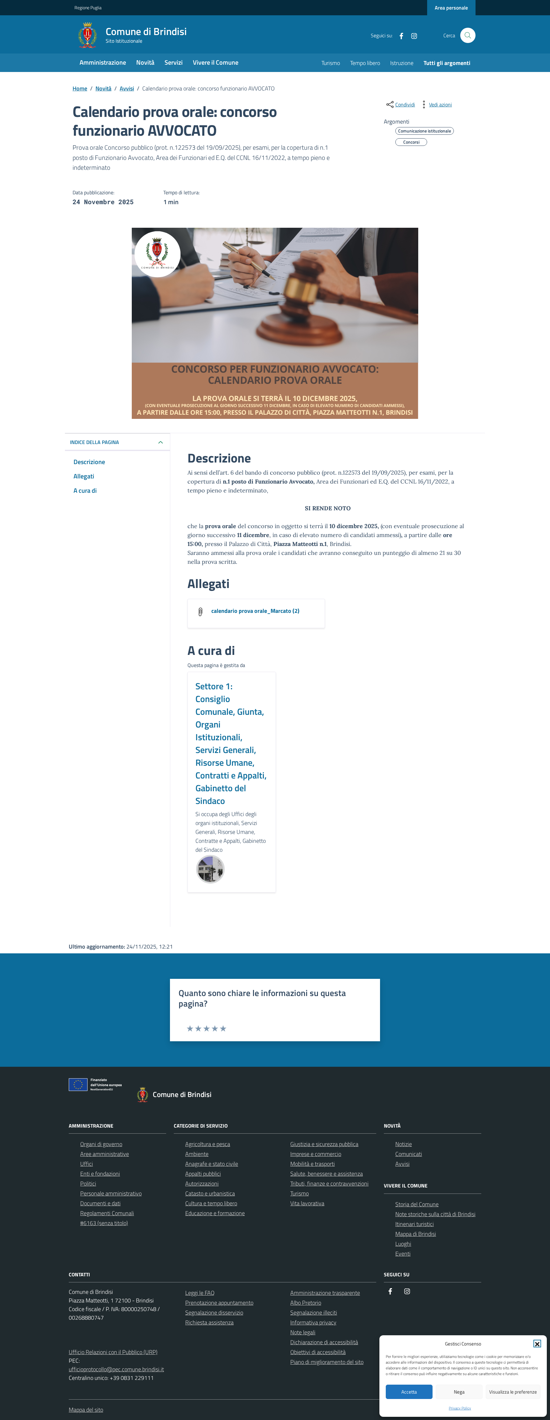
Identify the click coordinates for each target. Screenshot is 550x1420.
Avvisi (402, 1163)
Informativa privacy (313, 1322)
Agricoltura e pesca (207, 1144)
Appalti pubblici (203, 1173)
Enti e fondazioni (100, 1173)
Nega (459, 1391)
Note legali (302, 1332)
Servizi (174, 62)
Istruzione (401, 63)
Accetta (409, 1391)
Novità (145, 62)
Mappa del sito (86, 1409)
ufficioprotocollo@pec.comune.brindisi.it (116, 1369)
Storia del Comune (417, 1204)
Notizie (403, 1144)
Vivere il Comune (215, 62)
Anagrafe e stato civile (211, 1163)
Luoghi (403, 1243)
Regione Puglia (88, 7)
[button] (537, 1343)
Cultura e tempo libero (211, 1203)
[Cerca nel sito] (468, 35)
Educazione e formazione (215, 1213)
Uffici (86, 1163)
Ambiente (196, 1154)
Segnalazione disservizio (214, 1312)
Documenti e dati (100, 1203)
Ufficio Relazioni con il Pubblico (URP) (113, 1352)
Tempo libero (365, 63)
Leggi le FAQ (200, 1292)
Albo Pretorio (305, 1302)
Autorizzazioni (202, 1183)
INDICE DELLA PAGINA (94, 442)
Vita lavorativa (307, 1203)
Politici (88, 1183)
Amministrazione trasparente (325, 1292)
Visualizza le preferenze (513, 1391)
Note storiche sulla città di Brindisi (435, 1214)
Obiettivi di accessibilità (318, 1352)
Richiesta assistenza (209, 1322)
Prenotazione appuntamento (219, 1302)
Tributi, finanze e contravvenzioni (329, 1183)
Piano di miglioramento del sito (326, 1362)
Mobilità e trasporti (312, 1163)
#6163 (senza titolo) (104, 1223)
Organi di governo (101, 1144)
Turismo (330, 63)
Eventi (403, 1253)
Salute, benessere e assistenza (326, 1173)
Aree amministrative (104, 1154)
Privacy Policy (460, 1408)
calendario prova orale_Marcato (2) (255, 610)
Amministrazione (103, 62)
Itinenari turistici (414, 1224)
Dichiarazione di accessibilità (324, 1342)
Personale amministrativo (111, 1193)
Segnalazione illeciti (313, 1312)
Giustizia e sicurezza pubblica (324, 1144)
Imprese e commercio (315, 1154)
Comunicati (408, 1154)
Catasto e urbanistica (210, 1193)
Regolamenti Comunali (107, 1213)
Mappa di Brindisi (415, 1234)
